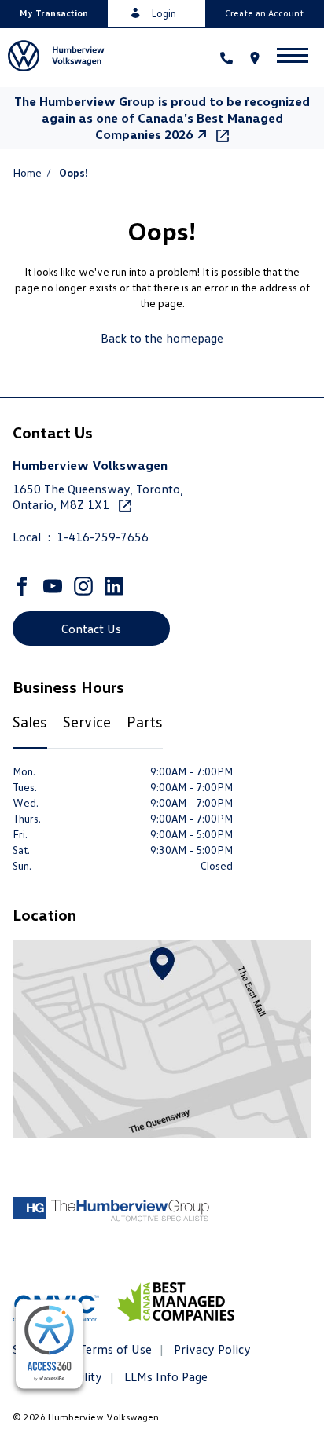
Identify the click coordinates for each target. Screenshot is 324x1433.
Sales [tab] (30, 721)
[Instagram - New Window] (85, 586)
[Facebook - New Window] (24, 586)
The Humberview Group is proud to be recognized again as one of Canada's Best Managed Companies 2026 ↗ (162, 117)
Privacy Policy (211, 1349)
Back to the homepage (162, 338)
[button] (54, 13)
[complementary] (49, 1344)
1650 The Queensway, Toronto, (98, 496)
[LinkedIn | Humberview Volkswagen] (116, 586)
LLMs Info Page (164, 1376)
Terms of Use (114, 1349)
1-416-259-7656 (103, 536)
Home (27, 172)
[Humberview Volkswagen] (62, 57)
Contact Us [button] (91, 628)
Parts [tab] (145, 721)
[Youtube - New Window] (54, 586)
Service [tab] (87, 721)
